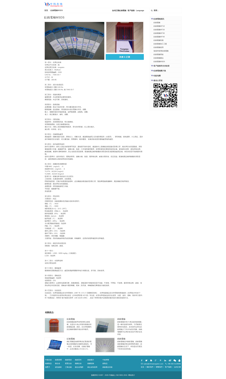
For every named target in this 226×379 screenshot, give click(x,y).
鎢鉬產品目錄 (107, 367)
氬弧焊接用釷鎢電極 (161, 51)
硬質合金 (68, 363)
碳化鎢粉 (58, 367)
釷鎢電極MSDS (56, 10)
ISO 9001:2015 (121, 375)
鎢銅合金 (78, 363)
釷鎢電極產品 (158, 58)
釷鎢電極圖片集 (160, 71)
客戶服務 (131, 10)
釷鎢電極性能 (158, 40)
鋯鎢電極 (121, 339)
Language (140, 10)
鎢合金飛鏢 (79, 367)
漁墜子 (47, 367)
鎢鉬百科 (78, 360)
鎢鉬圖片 (90, 360)
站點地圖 (157, 76)
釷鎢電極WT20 (159, 30)
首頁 (46, 10)
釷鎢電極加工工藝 (160, 44)
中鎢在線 (48, 360)
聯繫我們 (159, 367)
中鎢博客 (106, 360)
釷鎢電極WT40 (159, 37)
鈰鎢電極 (121, 319)
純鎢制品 (48, 363)
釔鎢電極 (71, 339)
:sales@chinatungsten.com (153, 364)
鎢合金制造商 (92, 367)
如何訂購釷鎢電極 (119, 10)
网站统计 (131, 375)
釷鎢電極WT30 (159, 33)
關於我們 (150, 367)
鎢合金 (57, 363)
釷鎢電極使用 (158, 47)
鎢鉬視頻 (68, 360)
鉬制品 (105, 363)
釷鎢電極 (71, 319)
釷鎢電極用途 (158, 54)
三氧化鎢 (68, 367)
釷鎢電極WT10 (159, 26)
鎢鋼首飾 (90, 363)
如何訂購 (177, 367)
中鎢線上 (112, 375)
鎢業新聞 (58, 360)
